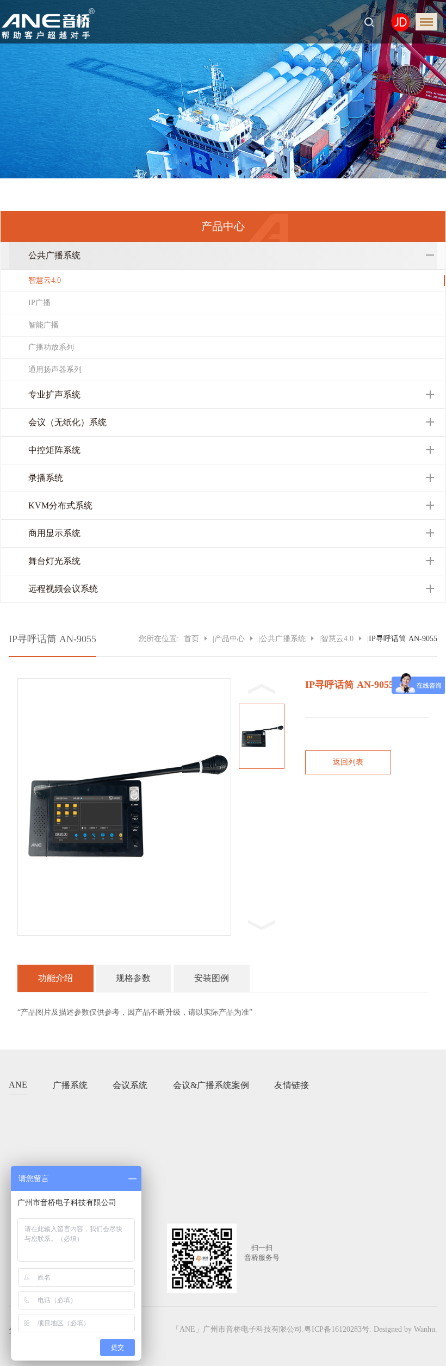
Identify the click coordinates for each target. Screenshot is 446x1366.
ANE (18, 1084)
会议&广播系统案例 (211, 1085)
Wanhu (424, 1329)
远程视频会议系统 (63, 588)
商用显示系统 (54, 533)
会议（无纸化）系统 (67, 422)
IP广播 (39, 303)
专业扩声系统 (54, 394)
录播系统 (45, 477)
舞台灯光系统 (54, 561)
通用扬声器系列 (55, 369)
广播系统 (70, 1085)
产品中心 (229, 639)
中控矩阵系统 (54, 450)
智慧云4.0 (44, 280)
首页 (191, 639)
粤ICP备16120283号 (336, 1329)
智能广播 (43, 325)
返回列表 (348, 762)
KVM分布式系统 (60, 505)
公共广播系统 (54, 255)
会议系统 (130, 1085)
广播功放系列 (51, 347)
